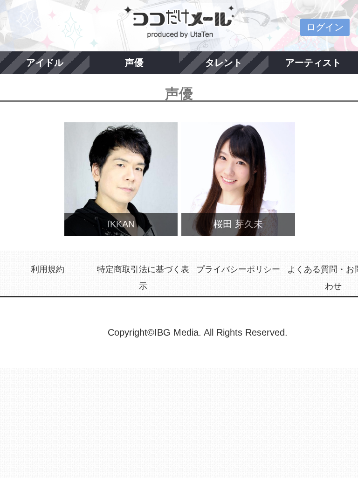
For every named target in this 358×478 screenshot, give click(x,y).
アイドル (44, 62)
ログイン (325, 27)
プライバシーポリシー (238, 269)
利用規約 (47, 269)
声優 (134, 62)
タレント (223, 62)
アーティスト (313, 62)
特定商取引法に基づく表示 (143, 277)
